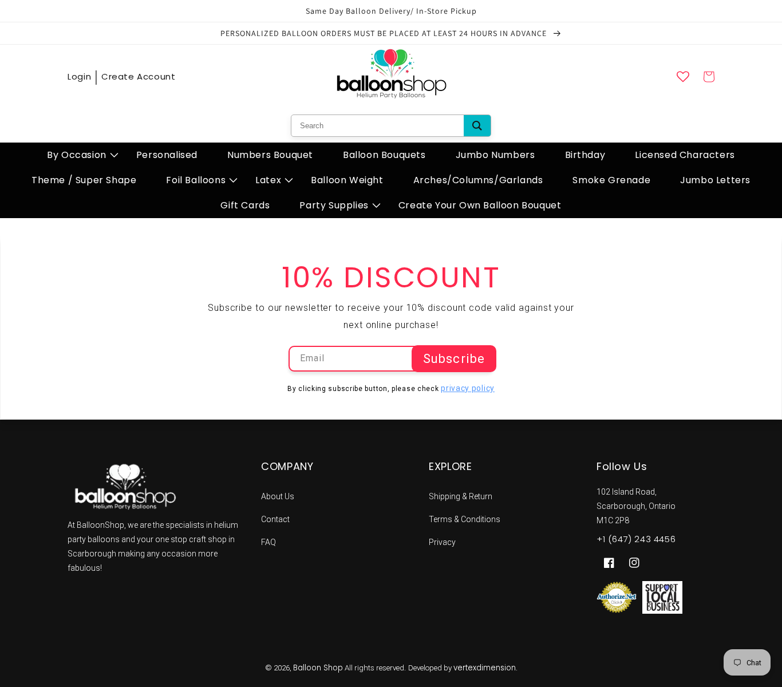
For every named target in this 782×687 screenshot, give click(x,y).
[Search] (477, 125)
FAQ (268, 542)
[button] (76, 155)
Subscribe (454, 359)
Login (79, 76)
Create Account (138, 76)
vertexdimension (484, 667)
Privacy (442, 542)
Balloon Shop (318, 667)
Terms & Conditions (464, 519)
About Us (277, 496)
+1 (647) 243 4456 (636, 539)
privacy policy (468, 388)
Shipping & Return (460, 496)
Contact (275, 519)
